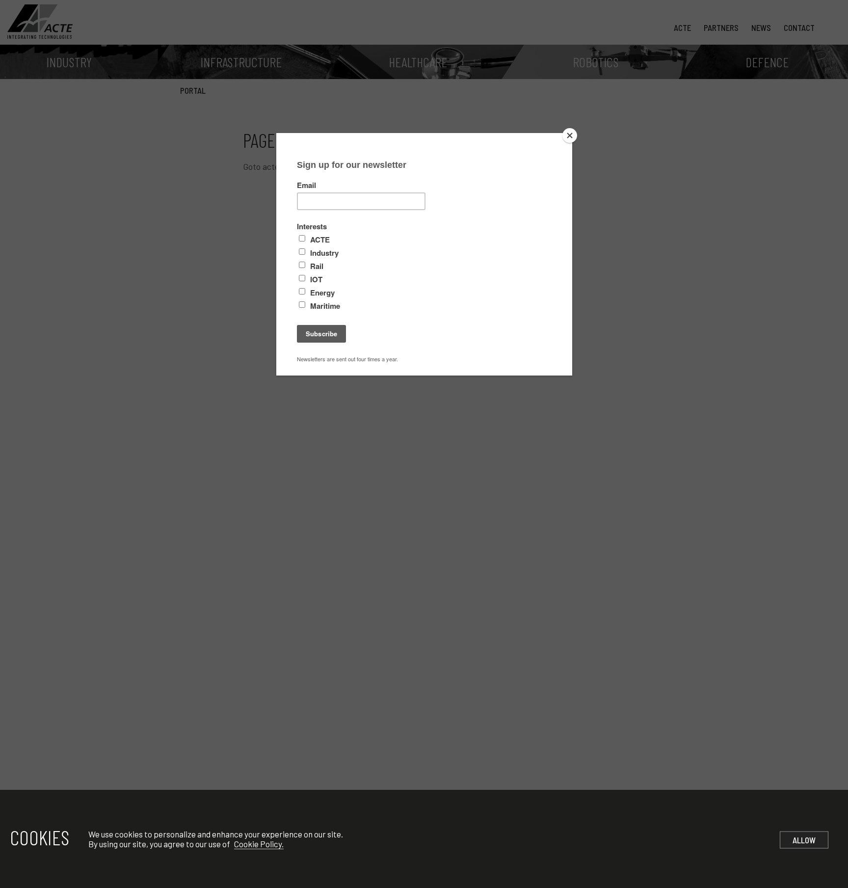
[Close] (569, 135)
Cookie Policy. (259, 844)
